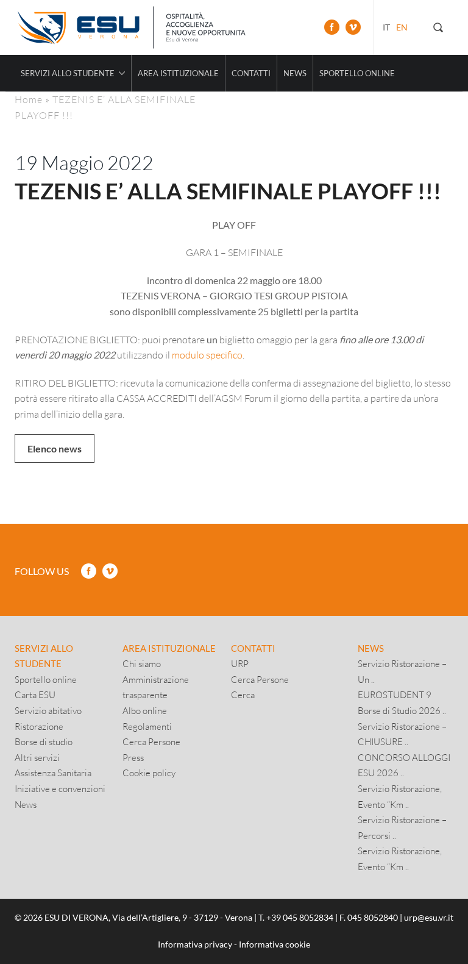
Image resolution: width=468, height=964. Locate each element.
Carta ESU (35, 694)
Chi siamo (141, 663)
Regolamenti (147, 726)
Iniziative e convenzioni (60, 788)
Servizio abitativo (48, 710)
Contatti (251, 73)
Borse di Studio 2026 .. (402, 710)
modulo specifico (207, 354)
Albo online (144, 710)
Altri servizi (37, 757)
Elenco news (54, 448)
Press (133, 757)
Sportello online (357, 73)
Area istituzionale (178, 73)
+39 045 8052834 (299, 917)
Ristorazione (39, 726)
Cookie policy (149, 772)
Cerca (243, 694)
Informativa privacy (195, 944)
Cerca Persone (151, 741)
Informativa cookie (274, 944)
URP (240, 663)
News (295, 73)
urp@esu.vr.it (428, 917)
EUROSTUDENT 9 (394, 694)
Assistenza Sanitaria (53, 772)
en (402, 27)
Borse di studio (44, 741)
